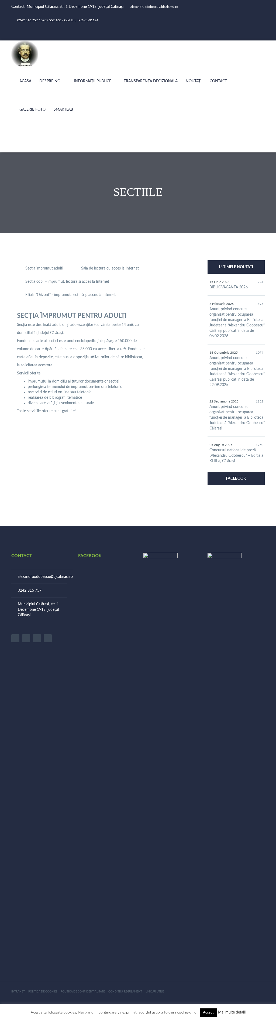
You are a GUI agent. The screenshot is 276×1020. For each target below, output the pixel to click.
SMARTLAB (63, 109)
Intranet (18, 991)
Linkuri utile (155, 991)
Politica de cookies (42, 991)
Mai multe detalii (232, 1012)
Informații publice (92, 81)
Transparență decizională (151, 81)
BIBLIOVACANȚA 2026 (228, 287)
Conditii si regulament (125, 991)
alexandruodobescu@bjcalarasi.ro (45, 577)
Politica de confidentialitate (83, 991)
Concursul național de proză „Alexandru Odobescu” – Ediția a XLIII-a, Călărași (236, 455)
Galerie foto (32, 109)
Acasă (25, 81)
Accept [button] (208, 1012)
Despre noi (50, 81)
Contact (218, 81)
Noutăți (194, 81)
